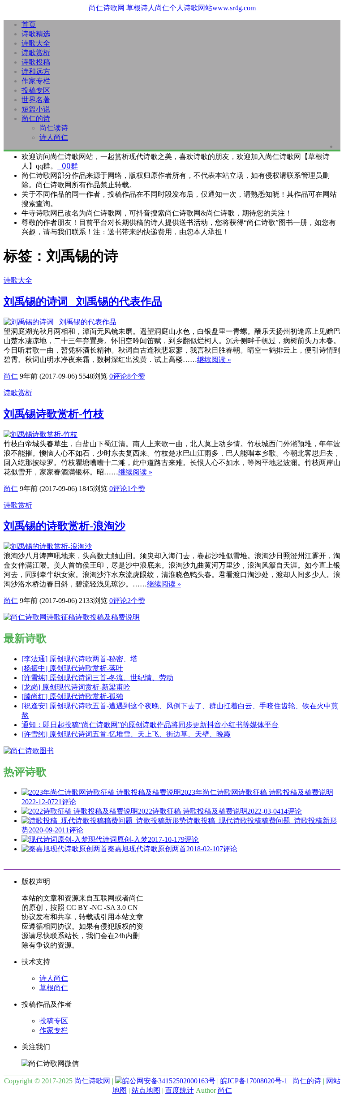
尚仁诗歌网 (92, 1081)
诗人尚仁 (53, 137)
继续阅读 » (214, 359)
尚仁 (11, 376)
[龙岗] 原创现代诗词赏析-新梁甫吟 (76, 687)
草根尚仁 (53, 987)
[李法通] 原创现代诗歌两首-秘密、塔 (80, 659)
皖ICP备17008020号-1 (254, 1081)
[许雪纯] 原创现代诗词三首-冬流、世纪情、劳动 (97, 677)
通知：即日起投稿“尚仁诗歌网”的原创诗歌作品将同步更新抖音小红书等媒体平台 (150, 724)
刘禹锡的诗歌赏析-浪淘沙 (64, 526)
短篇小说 (36, 109)
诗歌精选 (36, 34)
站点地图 (146, 1090)
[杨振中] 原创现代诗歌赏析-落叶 (72, 668)
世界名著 (36, 99)
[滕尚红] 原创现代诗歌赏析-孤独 (72, 696)
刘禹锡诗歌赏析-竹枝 (54, 414)
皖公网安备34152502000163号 (168, 1081)
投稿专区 (36, 90)
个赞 (136, 376)
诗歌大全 (36, 43)
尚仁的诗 (36, 118)
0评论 (118, 376)
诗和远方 (36, 71)
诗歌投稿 (36, 62)
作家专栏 (36, 81)
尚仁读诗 (53, 128)
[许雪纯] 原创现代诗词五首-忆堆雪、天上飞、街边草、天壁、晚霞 (126, 734)
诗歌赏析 (36, 52)
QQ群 (67, 166)
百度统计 (179, 1090)
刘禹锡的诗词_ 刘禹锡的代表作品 (83, 301)
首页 (29, 24)
